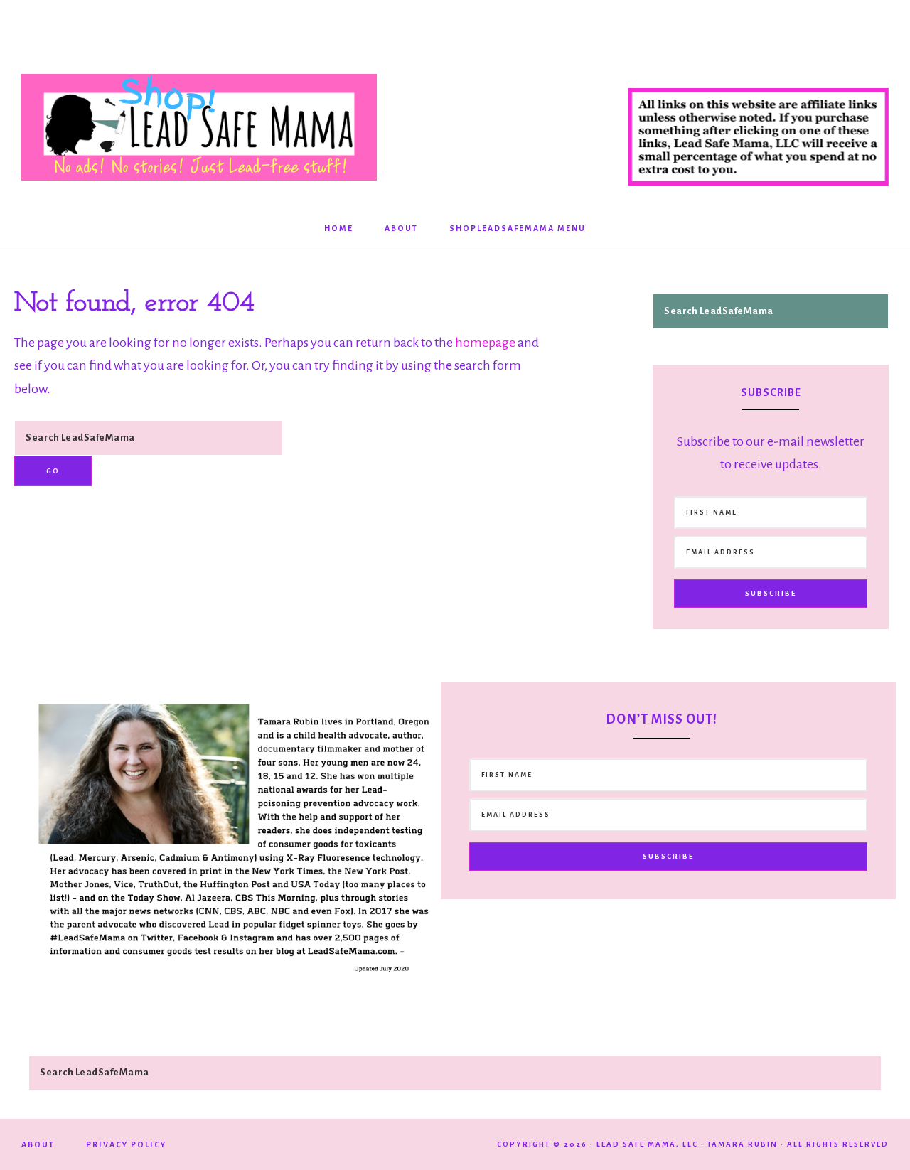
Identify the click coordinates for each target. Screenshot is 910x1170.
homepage (485, 343)
